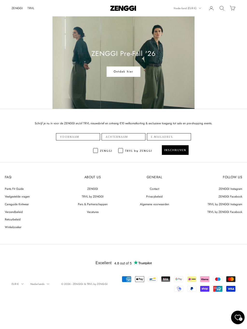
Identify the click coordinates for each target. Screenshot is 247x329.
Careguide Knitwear (17, 204)
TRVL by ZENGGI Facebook (224, 212)
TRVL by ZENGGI (92, 196)
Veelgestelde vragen (17, 196)
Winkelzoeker (13, 227)
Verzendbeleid (14, 212)
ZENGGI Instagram (230, 189)
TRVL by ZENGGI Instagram (225, 204)
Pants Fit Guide (14, 189)
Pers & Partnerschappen (93, 204)
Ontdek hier (124, 71)
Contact (154, 189)
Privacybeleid (154, 196)
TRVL (30, 8)
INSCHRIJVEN (175, 150)
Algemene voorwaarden (154, 204)
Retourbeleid (13, 219)
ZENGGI (17, 8)
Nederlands (37, 284)
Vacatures (93, 212)
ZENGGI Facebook (230, 196)
